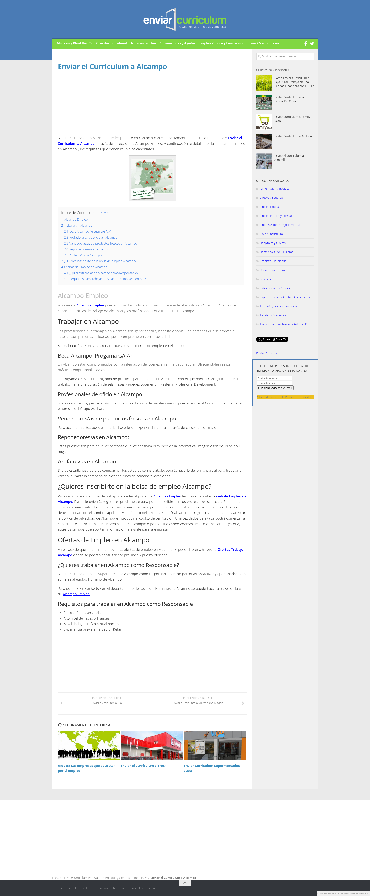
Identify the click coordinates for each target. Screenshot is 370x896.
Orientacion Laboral (272, 270)
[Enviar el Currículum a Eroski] (152, 745)
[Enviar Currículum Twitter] (311, 43)
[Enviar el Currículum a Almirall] (264, 161)
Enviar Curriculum (271, 234)
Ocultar (102, 213)
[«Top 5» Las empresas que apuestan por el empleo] (89, 745)
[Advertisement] (90, 107)
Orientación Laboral (111, 43)
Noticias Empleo (143, 43)
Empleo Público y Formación (221, 43)
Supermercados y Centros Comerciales (285, 297)
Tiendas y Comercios (273, 315)
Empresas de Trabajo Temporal (280, 225)
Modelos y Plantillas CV (74, 43)
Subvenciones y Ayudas (178, 43)
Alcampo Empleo (76, 594)
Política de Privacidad (298, 397)
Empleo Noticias (270, 207)
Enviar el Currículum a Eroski (144, 765)
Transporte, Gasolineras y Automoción (284, 324)
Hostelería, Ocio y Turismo (276, 252)
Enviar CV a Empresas (263, 43)
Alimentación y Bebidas (274, 188)
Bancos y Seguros (271, 197)
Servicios (265, 279)
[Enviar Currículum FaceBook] (305, 43)
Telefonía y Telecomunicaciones (280, 306)
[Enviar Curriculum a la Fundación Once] (264, 102)
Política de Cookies (326, 893)
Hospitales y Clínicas (273, 243)
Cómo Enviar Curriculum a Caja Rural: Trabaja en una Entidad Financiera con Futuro (294, 82)
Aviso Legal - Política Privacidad (353, 893)
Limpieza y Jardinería (273, 261)
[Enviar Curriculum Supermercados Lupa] (215, 745)
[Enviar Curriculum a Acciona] (264, 141)
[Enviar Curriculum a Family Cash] (264, 122)
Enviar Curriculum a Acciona (293, 136)
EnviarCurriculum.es (77, 878)
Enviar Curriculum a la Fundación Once (289, 99)
